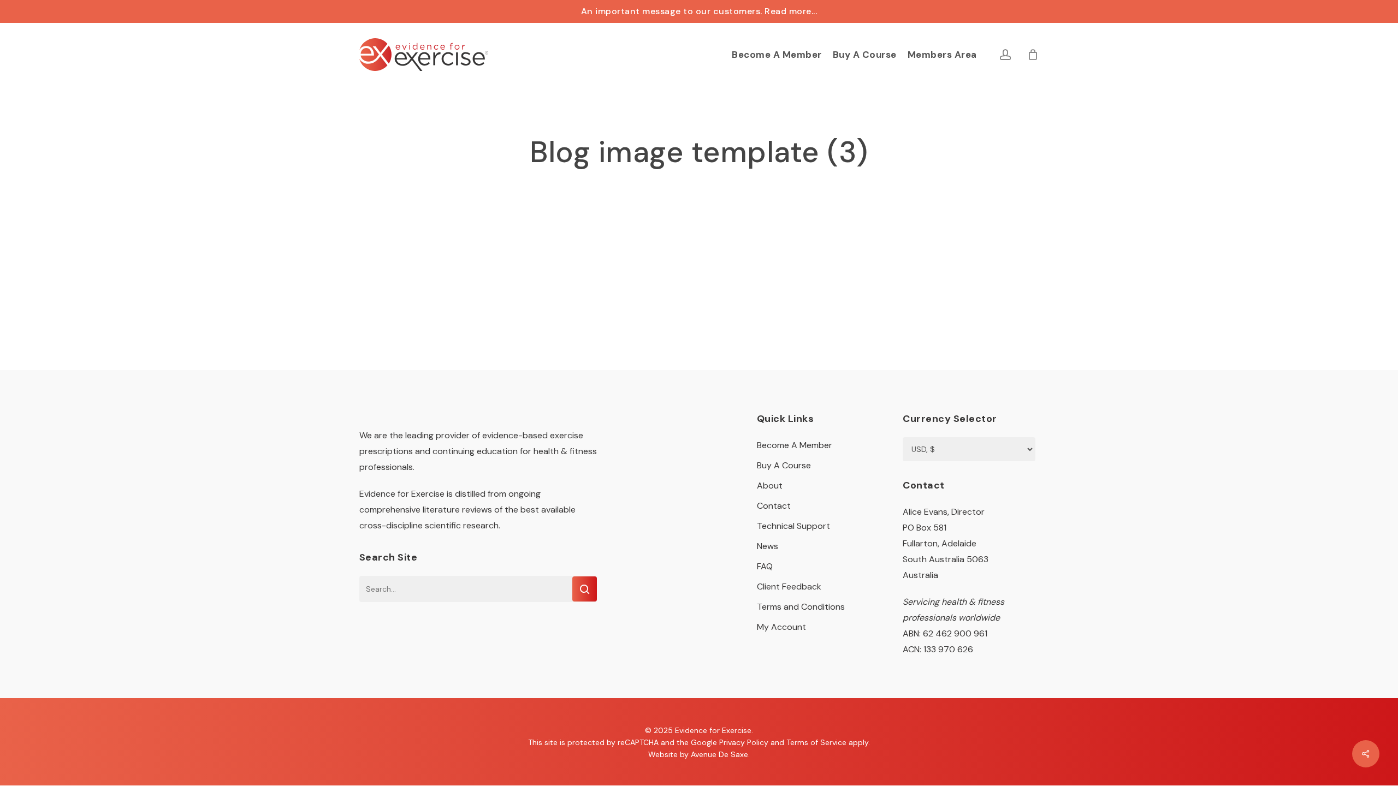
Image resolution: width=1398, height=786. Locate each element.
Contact (774, 505)
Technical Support (793, 526)
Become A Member (794, 445)
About (770, 485)
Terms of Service (816, 742)
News (767, 546)
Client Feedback (789, 586)
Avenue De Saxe (719, 754)
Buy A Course (784, 465)
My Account (781, 627)
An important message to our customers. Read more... (699, 11)
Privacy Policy (743, 742)
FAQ (765, 566)
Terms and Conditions (801, 606)
